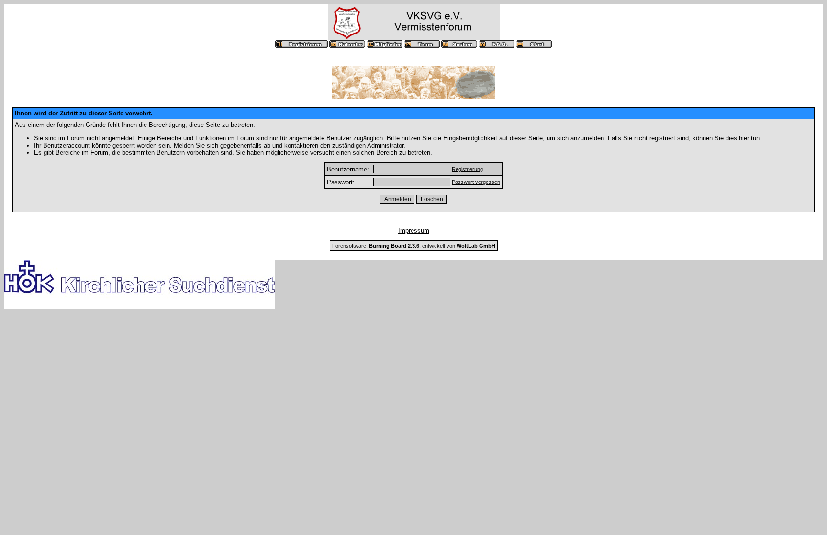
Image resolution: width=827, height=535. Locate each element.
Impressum (413, 230)
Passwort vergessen (476, 182)
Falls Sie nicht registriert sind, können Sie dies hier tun (684, 138)
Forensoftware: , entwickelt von (413, 246)
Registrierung (467, 169)
